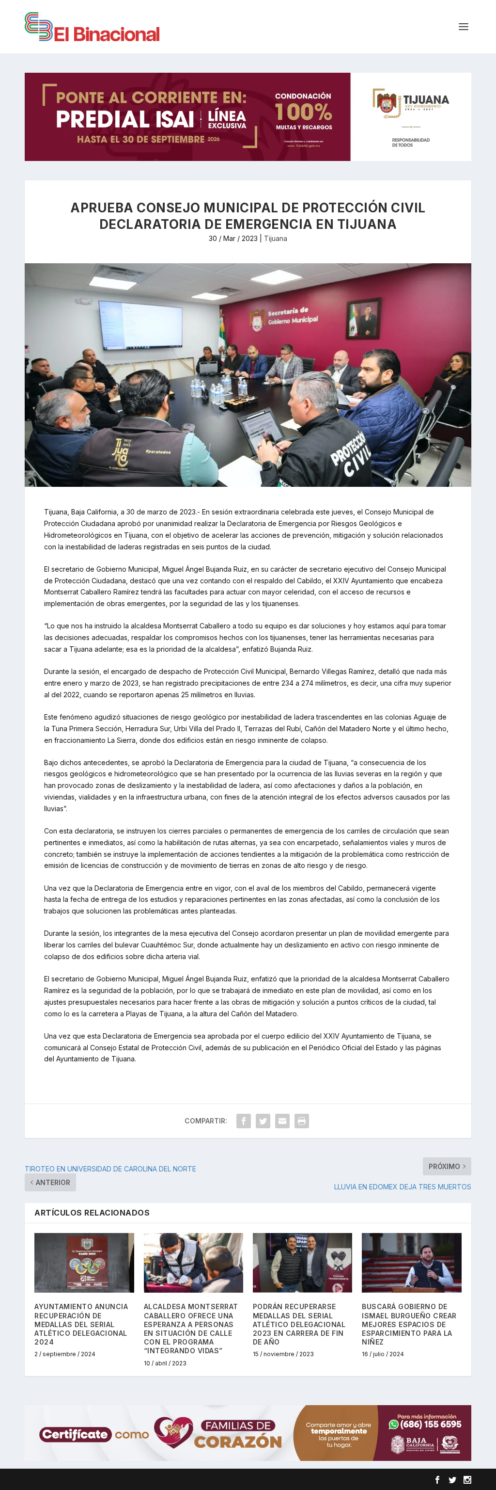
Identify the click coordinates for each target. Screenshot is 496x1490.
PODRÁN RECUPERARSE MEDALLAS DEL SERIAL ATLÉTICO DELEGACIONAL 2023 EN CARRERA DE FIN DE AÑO (299, 1324)
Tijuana (275, 238)
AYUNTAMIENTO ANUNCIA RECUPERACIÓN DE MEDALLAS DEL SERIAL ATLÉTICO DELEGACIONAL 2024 (81, 1324)
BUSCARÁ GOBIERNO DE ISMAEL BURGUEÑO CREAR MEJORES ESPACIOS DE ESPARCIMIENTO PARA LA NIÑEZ (409, 1324)
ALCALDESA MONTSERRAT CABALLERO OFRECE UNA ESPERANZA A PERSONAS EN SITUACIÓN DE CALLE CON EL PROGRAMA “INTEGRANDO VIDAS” (191, 1328)
